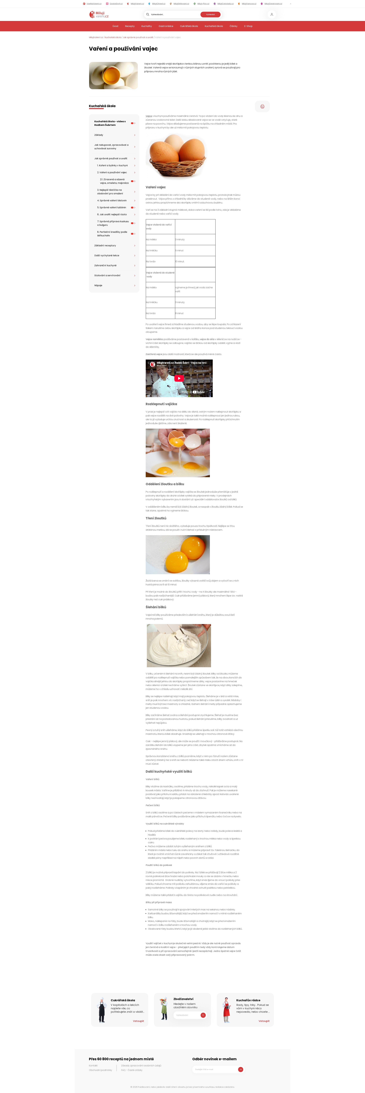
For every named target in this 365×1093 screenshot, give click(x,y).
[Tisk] (262, 106)
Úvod (115, 26)
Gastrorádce (166, 26)
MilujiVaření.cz (96, 37)
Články (233, 26)
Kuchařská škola (214, 26)
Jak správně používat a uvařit (138, 37)
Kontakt (93, 1065)
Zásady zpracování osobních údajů (141, 1065)
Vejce (149, 116)
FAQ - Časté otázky (131, 1070)
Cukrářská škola (189, 26)
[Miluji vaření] (99, 14)
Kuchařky (146, 26)
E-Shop (248, 26)
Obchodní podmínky (100, 1070)
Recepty (130, 26)
